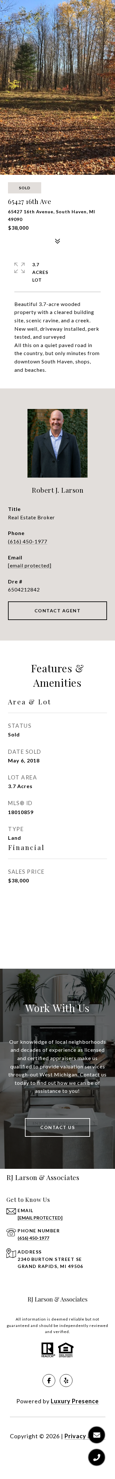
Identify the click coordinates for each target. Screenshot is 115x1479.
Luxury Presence (75, 1401)
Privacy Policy (85, 1436)
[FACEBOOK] (48, 1380)
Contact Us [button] (57, 1127)
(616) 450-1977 (27, 541)
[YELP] (66, 1380)
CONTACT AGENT (57, 610)
